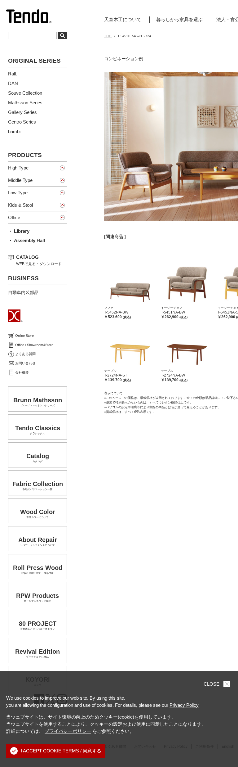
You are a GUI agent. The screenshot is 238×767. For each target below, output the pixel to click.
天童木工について (122, 19)
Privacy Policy (184, 705)
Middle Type (20, 180)
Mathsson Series (25, 102)
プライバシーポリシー (68, 731)
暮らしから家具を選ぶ (179, 19)
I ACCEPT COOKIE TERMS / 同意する (61, 750)
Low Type (18, 192)
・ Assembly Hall (26, 240)
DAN (13, 83)
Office (14, 217)
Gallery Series (22, 112)
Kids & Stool (20, 205)
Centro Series (22, 121)
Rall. (12, 73)
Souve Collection (25, 93)
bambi (14, 131)
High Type (18, 167)
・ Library (18, 231)
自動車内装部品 (23, 292)
